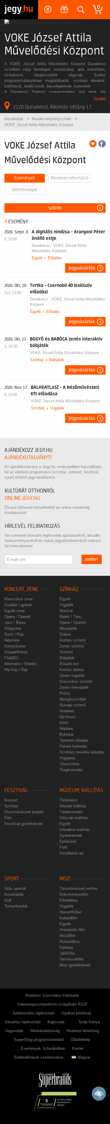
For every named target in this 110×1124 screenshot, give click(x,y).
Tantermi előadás (74, 740)
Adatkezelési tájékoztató (34, 1013)
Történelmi (68, 800)
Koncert (11, 800)
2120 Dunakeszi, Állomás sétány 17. (52, 107)
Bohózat (67, 734)
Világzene (12, 628)
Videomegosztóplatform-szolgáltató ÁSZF (52, 1004)
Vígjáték (57, 408)
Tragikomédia (71, 770)
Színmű (66, 652)
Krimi (64, 722)
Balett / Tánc (71, 616)
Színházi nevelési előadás (82, 752)
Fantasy (66, 947)
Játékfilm (67, 953)
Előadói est (69, 664)
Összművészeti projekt (24, 812)
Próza (65, 693)
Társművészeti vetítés (79, 888)
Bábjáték (56, 360)
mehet (91, 559)
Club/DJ (11, 658)
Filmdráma (68, 900)
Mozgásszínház (73, 699)
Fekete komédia (73, 746)
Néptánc (67, 728)
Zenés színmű (72, 646)
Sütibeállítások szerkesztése (38, 1057)
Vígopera (67, 758)
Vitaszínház (70, 764)
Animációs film (72, 930)
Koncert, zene (21, 589)
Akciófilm (67, 935)
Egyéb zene (14, 611)
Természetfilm (72, 959)
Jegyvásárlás (82, 268)
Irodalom (67, 711)
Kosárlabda (13, 894)
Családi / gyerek (18, 605)
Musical (66, 611)
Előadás (55, 258)
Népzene (11, 640)
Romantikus (70, 941)
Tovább (99, 99)
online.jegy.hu (22, 498)
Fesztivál (16, 790)
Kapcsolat (56, 1022)
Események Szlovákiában (43, 1048)
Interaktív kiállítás (75, 829)
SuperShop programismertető (39, 1039)
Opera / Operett (17, 616)
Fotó (63, 847)
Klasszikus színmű (76, 681)
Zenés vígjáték (72, 675)
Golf (7, 900)
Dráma (65, 634)
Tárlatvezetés (71, 812)
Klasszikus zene (18, 599)
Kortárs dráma (72, 669)
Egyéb (37, 258)
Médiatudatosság (45, 1031)
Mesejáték (68, 628)
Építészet (68, 841)
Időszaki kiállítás (74, 818)
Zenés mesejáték (74, 687)
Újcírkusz (68, 717)
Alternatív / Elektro (20, 664)
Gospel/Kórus (16, 652)
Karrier (77, 1048)
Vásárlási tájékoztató (22, 1022)
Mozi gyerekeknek (75, 965)
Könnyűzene (15, 646)
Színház (37, 360)
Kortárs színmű (73, 640)
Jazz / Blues (15, 622)
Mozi (65, 879)
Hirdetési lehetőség (83, 1031)
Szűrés (55, 208)
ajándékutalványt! (28, 457)
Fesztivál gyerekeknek (23, 823)
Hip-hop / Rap (16, 669)
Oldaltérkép (80, 1039)
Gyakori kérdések (77, 1013)
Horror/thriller (70, 912)
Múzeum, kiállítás (81, 790)
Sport (11, 879)
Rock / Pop (13, 634)
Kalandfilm (68, 918)
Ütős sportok (15, 888)
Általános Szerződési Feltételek (52, 995)
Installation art (72, 853)
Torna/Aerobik (16, 906)
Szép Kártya (89, 1022)
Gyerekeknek (71, 835)
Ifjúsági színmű (73, 705)
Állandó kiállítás (73, 806)
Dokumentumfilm (74, 894)
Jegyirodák (14, 1031)
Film (8, 818)
